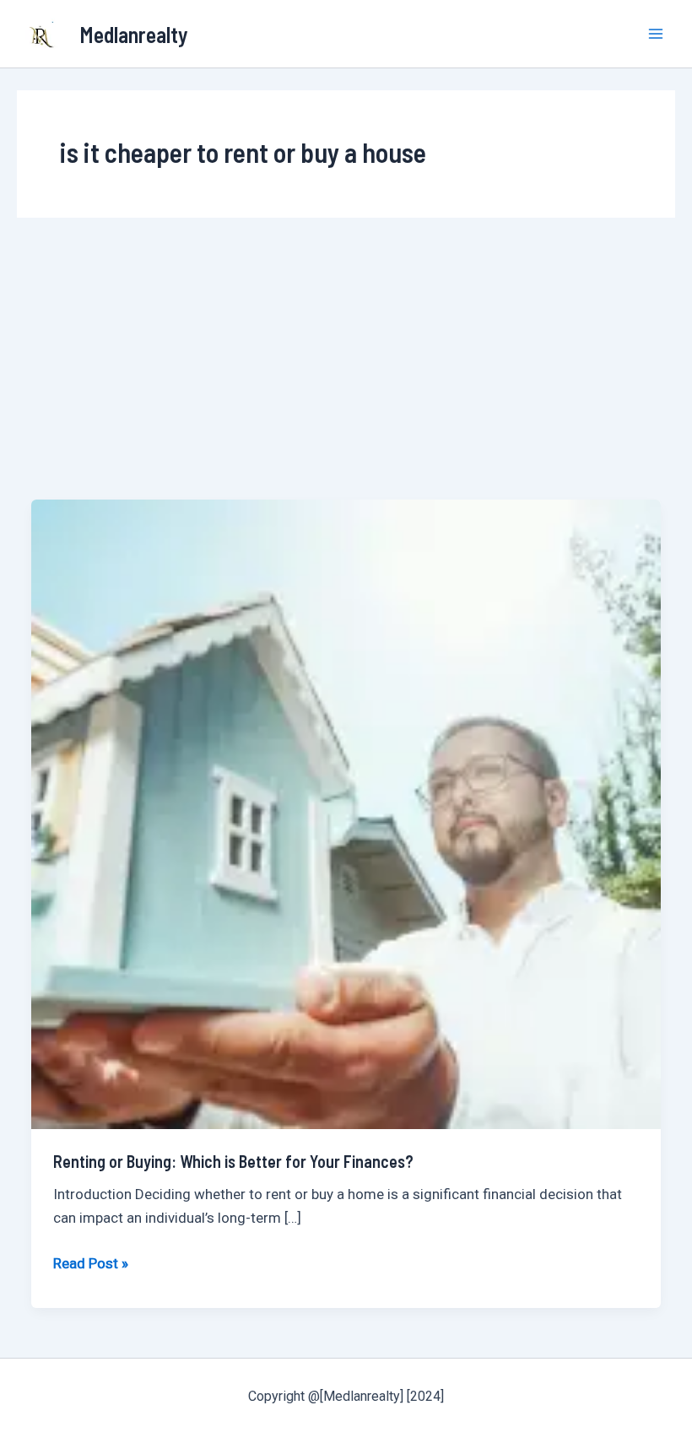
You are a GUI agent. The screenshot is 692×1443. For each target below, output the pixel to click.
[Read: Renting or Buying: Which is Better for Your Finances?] (346, 812)
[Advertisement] (346, 373)
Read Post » (90, 1261)
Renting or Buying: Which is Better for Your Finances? (233, 1161)
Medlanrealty (133, 34)
